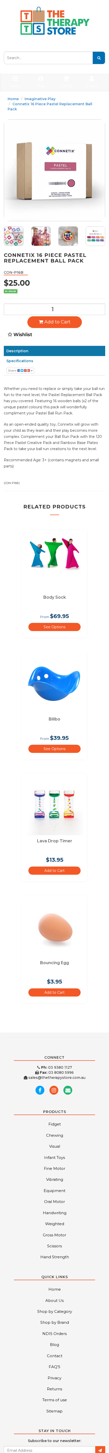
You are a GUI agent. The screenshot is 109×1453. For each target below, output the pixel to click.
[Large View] (14, 236)
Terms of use (54, 1399)
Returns (54, 1388)
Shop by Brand (54, 1322)
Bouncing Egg (54, 962)
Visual (54, 1146)
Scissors (54, 1245)
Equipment (54, 1190)
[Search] (99, 57)
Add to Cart (56, 322)
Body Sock (54, 597)
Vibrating (54, 1179)
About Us (54, 1300)
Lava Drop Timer (54, 841)
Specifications (19, 361)
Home (13, 99)
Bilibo (54, 719)
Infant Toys (54, 1157)
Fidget (54, 1124)
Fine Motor (54, 1168)
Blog (54, 1344)
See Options (54, 627)
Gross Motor (54, 1235)
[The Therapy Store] (54, 21)
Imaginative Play (40, 99)
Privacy (54, 1378)
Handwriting (54, 1212)
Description (17, 351)
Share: (12, 370)
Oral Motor (54, 1201)
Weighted (54, 1223)
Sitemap (54, 1411)
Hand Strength (54, 1256)
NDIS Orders (54, 1333)
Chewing (54, 1135)
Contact (54, 1355)
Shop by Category (54, 1311)
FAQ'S (54, 1366)
